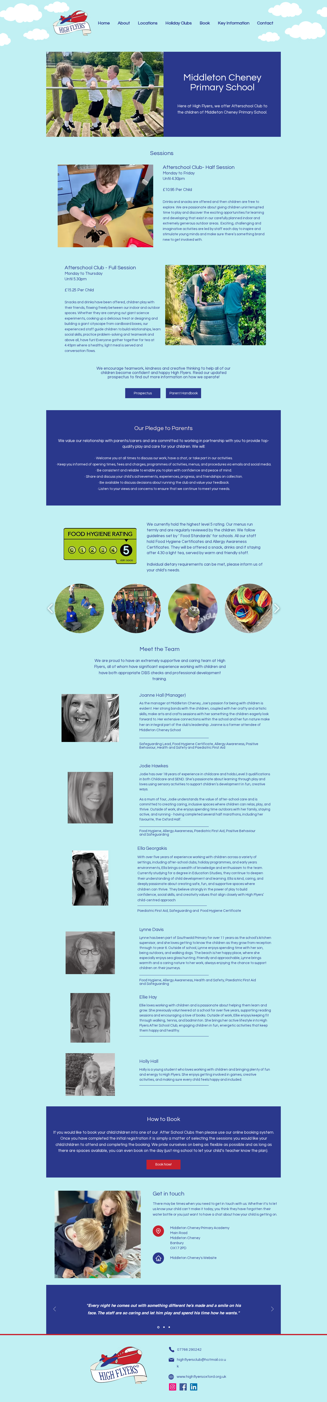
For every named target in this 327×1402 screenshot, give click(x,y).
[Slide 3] (169, 1327)
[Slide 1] (158, 1327)
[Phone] (171, 1349)
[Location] (158, 1231)
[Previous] (54, 1309)
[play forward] (276, 608)
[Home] (158, 1258)
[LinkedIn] (193, 1387)
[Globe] (171, 1376)
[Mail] (171, 1360)
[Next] (272, 1309)
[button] (79, 608)
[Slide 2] (164, 1327)
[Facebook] (183, 1387)
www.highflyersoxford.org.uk (201, 1377)
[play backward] (50, 608)
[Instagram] (172, 1387)
